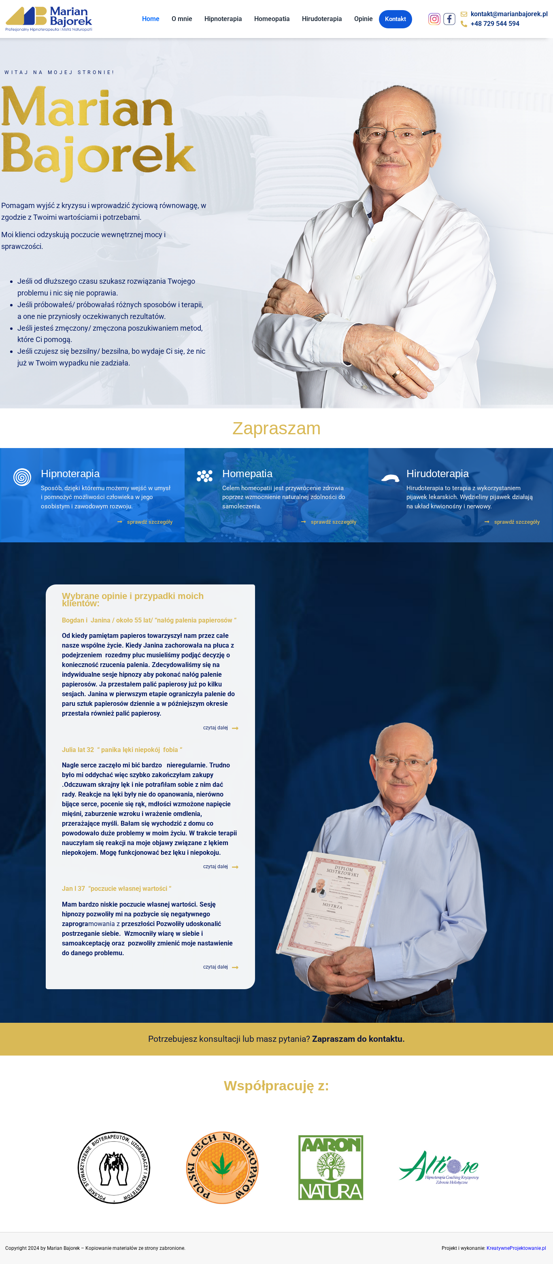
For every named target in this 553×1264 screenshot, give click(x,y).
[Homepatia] (205, 476)
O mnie (182, 19)
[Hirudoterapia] (390, 478)
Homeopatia (272, 19)
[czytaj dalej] (235, 728)
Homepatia (247, 473)
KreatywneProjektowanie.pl (516, 1248)
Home (151, 19)
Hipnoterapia (223, 19)
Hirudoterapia (322, 19)
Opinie (363, 19)
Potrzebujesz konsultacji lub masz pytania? (276, 1039)
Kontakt (395, 19)
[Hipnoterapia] (22, 477)
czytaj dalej (215, 728)
